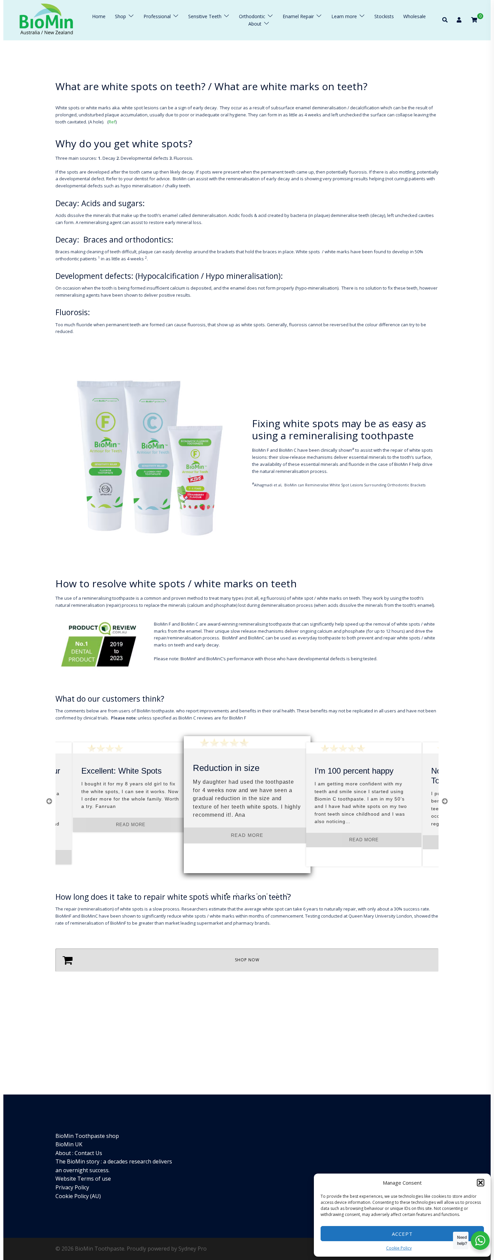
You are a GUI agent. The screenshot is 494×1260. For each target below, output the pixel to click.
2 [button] (216, 894)
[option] (130, 787)
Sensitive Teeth (204, 16)
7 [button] (267, 894)
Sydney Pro (192, 1248)
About (254, 24)
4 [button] (237, 894)
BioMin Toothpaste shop (87, 1136)
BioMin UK (68, 1144)
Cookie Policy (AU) (78, 1196)
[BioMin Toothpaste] (46, 20)
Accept (402, 1233)
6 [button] (257, 894)
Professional (157, 16)
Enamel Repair (298, 16)
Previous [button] (49, 801)
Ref (112, 122)
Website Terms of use (83, 1178)
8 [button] (277, 894)
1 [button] (206, 894)
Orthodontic (252, 16)
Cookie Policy (399, 1248)
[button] (480, 1182)
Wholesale (414, 16)
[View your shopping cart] (474, 19)
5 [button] (247, 894)
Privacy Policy (72, 1187)
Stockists (384, 16)
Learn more (344, 16)
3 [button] (226, 894)
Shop (120, 16)
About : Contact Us (78, 1153)
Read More (131, 824)
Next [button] (444, 801)
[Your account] (460, 20)
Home (99, 16)
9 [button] (287, 894)
